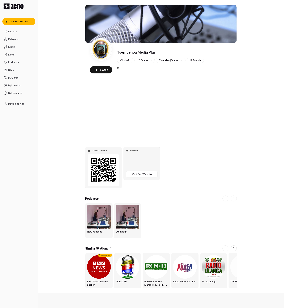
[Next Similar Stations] (234, 248)
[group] (161, 220)
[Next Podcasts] (234, 198)
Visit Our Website (142, 174)
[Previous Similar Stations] (225, 248)
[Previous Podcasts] (225, 198)
